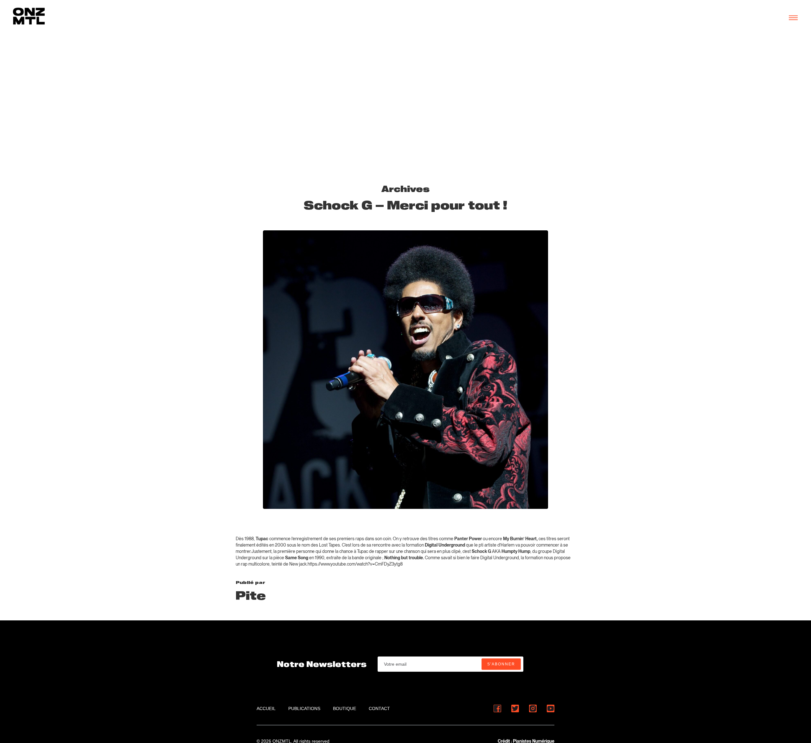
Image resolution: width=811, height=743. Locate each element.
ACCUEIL (266, 708)
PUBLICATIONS (304, 708)
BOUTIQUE (344, 708)
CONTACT (379, 708)
